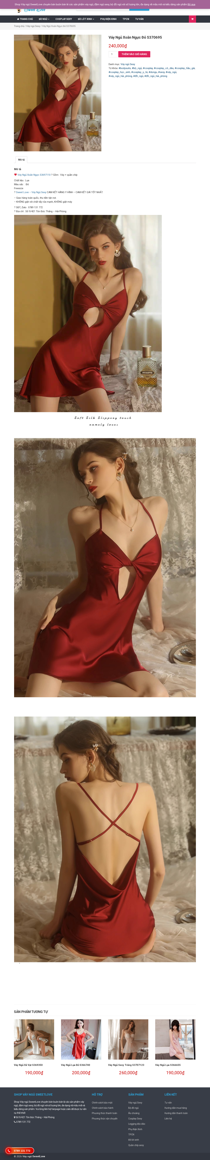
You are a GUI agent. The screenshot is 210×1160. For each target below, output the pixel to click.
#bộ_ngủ (137, 68)
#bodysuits (125, 68)
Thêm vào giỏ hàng (134, 54)
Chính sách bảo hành (102, 1108)
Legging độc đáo (136, 1124)
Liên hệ (168, 1118)
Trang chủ (26, 19)
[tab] (21, 159)
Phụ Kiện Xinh (108, 19)
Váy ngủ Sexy (33, 26)
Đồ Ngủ (43, 19)
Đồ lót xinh (85, 19)
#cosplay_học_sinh (119, 72)
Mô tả (21, 159)
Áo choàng (133, 1113)
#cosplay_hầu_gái (185, 68)
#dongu (153, 72)
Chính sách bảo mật (102, 1102)
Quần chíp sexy (136, 1145)
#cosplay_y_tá (139, 72)
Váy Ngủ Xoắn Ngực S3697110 (34, 174)
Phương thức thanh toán (104, 1113)
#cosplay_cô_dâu (164, 68)
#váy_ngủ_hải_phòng (120, 76)
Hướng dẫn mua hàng (176, 1108)
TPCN (126, 19)
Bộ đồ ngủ (133, 1108)
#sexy (161, 72)
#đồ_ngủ (138, 76)
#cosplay (148, 68)
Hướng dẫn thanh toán (176, 1113)
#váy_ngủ (171, 72)
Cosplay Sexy (63, 19)
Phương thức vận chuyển (104, 1118)
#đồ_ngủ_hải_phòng (155, 76)
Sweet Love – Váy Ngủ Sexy (31, 192)
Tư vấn (139, 19)
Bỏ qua (191, 4)
